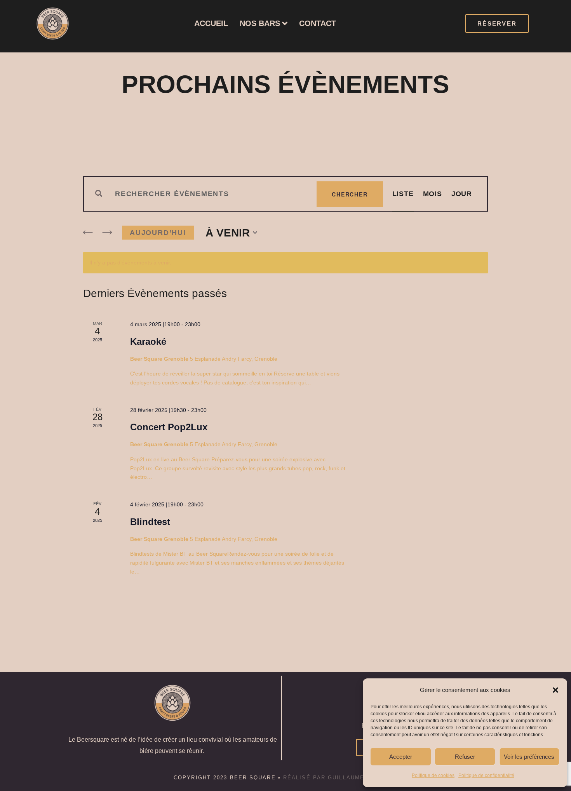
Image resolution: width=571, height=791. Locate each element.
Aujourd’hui (158, 232)
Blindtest (150, 521)
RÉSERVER (497, 23)
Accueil (211, 23)
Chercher (349, 194)
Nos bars (260, 23)
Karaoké (148, 341)
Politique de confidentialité (486, 775)
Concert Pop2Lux (168, 427)
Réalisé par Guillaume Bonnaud (340, 778)
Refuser (465, 756)
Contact (317, 23)
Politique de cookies (433, 775)
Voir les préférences (529, 756)
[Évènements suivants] (107, 232)
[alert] (285, 262)
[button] (555, 690)
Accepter (400, 756)
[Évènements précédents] (87, 232)
